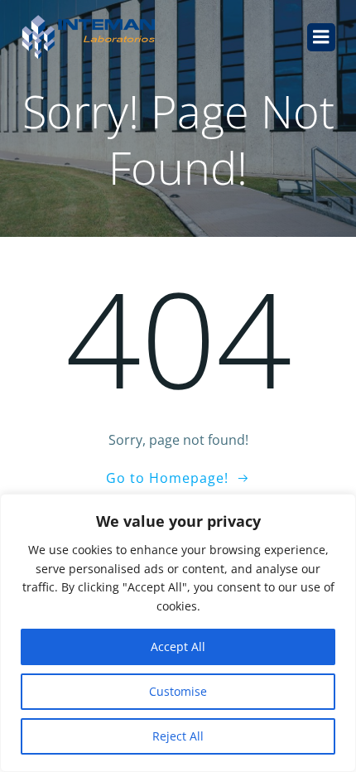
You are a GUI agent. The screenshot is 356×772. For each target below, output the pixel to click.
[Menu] (321, 37)
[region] (178, 633)
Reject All (178, 736)
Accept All (178, 646)
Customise (178, 691)
